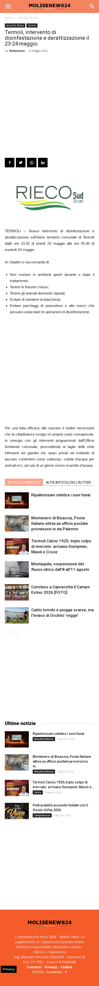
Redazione (17, 50)
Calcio (37, 792)
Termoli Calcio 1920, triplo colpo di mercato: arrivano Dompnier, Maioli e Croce (61, 546)
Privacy (51, 967)
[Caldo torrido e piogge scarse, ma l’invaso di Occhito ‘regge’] (17, 615)
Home (9, 18)
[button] (92, 6)
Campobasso (42, 815)
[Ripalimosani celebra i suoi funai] (17, 500)
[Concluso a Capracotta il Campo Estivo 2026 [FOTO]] (17, 592)
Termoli (32, 25)
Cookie (66, 967)
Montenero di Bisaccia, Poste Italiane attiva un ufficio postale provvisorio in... (62, 761)
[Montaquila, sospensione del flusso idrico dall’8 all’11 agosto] (17, 569)
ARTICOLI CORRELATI (24, 482)
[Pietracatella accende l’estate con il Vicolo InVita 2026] (17, 811)
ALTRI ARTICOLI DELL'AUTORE (68, 482)
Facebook (54, 972)
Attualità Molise (28, 18)
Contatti (34, 967)
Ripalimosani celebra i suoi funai (60, 495)
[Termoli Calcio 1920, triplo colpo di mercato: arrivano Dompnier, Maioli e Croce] (17, 546)
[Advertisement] (49, 106)
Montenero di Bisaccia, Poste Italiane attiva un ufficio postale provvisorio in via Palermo (59, 523)
